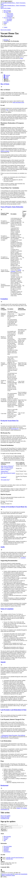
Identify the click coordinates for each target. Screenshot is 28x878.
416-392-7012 (9, 858)
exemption (23, 557)
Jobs (5, 840)
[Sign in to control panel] (7, 874)
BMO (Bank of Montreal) (7, 466)
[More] (10, 12)
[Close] (2, 72)
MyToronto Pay (15, 428)
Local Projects (7, 851)
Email (4, 826)
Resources (6, 39)
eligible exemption (5, 151)
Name (2, 824)
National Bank (4, 471)
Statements (6, 849)
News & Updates (8, 846)
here (7, 109)
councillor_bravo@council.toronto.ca (15, 857)
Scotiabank (3, 477)
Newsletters (6, 847)
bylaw (21, 58)
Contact (5, 839)
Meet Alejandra (7, 836)
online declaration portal (18, 102)
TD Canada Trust (5, 479)
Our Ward (6, 837)
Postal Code (3, 827)
